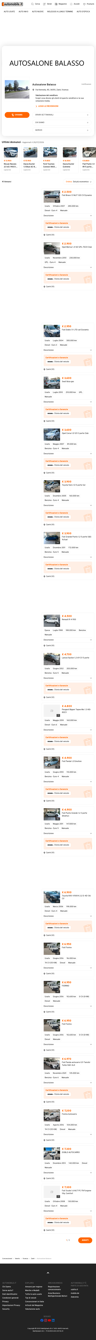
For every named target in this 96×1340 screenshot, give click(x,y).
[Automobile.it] (12, 4)
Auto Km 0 (23, 12)
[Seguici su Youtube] (49, 1320)
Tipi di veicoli (30, 1298)
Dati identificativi (9, 1294)
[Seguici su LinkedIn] (53, 1320)
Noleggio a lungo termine (60, 12)
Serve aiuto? (7, 1290)
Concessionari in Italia (34, 1302)
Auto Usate (9, 12)
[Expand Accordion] (68, 216)
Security (6, 1309)
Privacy (5, 1302)
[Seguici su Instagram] (45, 1320)
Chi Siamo (6, 1287)
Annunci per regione (33, 1287)
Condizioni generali (10, 1298)
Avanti (85, 1240)
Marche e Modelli (32, 1290)
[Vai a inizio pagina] (48, 1273)
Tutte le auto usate (33, 1294)
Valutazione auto (32, 1309)
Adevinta (75, 1297)
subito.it (74, 1289)
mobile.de (75, 1293)
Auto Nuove (38, 12)
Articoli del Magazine (34, 1305)
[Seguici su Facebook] (42, 1320)
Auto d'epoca (83, 12)
